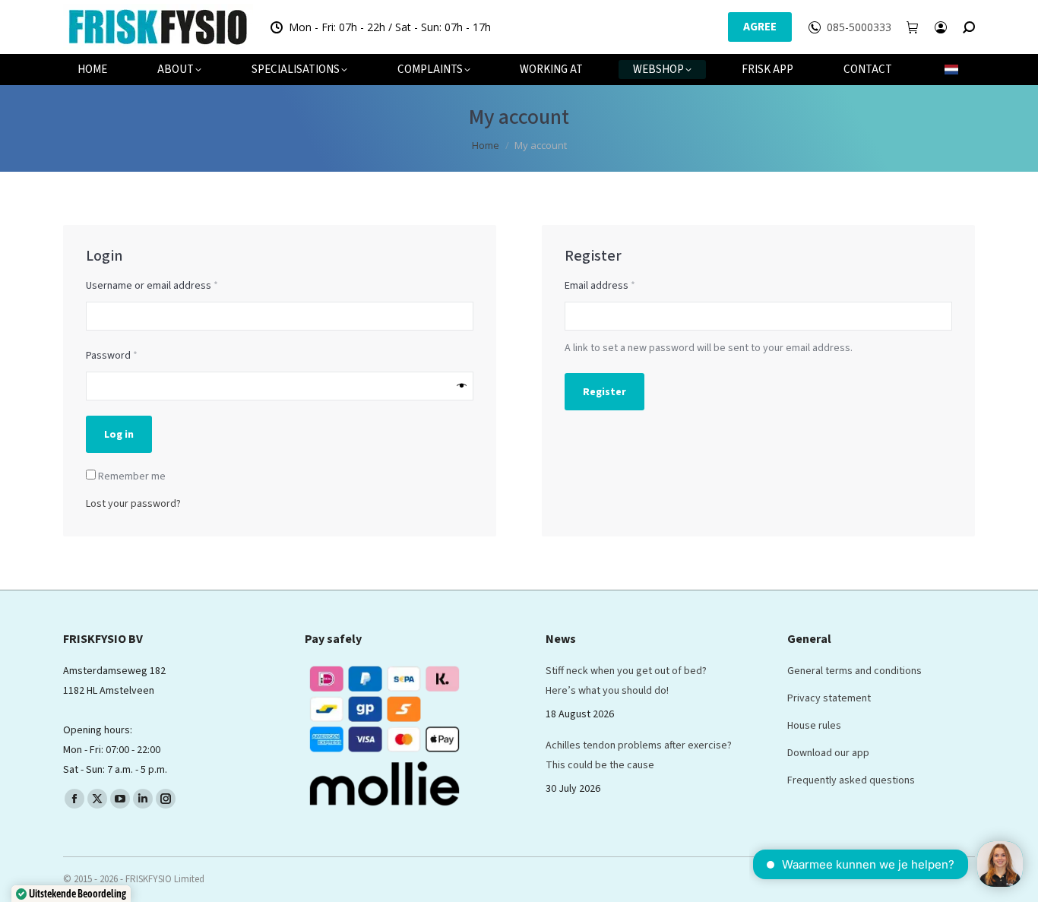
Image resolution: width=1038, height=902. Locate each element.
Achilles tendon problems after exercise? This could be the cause (639, 755)
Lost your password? (133, 503)
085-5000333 (859, 27)
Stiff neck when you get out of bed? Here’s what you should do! (626, 680)
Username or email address (172, 285)
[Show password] (462, 386)
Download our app (828, 753)
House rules (814, 725)
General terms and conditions (854, 671)
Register (604, 392)
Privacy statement (829, 698)
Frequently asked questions (851, 780)
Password (132, 355)
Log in (119, 434)
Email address (620, 285)
